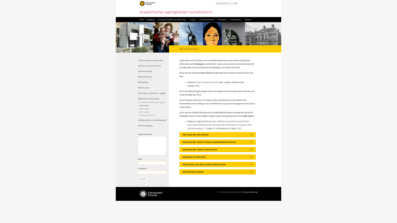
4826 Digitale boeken (193, 172)
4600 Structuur (144, 88)
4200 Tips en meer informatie (149, 66)
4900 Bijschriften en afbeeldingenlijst (152, 120)
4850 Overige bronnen (147, 115)
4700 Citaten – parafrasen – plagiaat (152, 93)
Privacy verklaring (249, 192)
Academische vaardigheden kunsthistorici (176, 12)
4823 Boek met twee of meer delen (200, 149)
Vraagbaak (150, 19)
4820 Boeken (144, 106)
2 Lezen (193, 19)
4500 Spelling (143, 82)
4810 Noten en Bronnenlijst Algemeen (153, 102)
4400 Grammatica (145, 77)
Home (141, 19)
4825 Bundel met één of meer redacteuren (204, 164)
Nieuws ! (248, 19)
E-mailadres (142, 168)
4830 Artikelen (144, 109)
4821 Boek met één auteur (196, 134)
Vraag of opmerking (145, 134)
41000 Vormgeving (145, 126)
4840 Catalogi (144, 112)
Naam (140, 159)
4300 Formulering (145, 71)
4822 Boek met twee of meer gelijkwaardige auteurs (209, 142)
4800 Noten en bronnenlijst (148, 99)
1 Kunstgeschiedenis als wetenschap (171, 19)
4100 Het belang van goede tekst (150, 60)
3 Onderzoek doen (206, 19)
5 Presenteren (235, 19)
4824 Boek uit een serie (194, 157)
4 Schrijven (222, 19)
